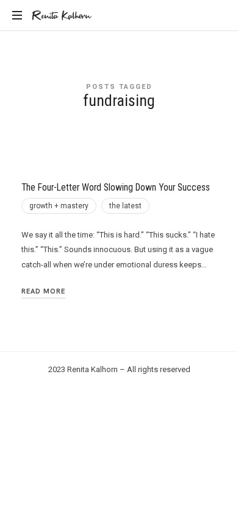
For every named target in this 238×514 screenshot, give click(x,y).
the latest (125, 206)
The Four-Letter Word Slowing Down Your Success (115, 187)
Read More (43, 291)
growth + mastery (58, 206)
